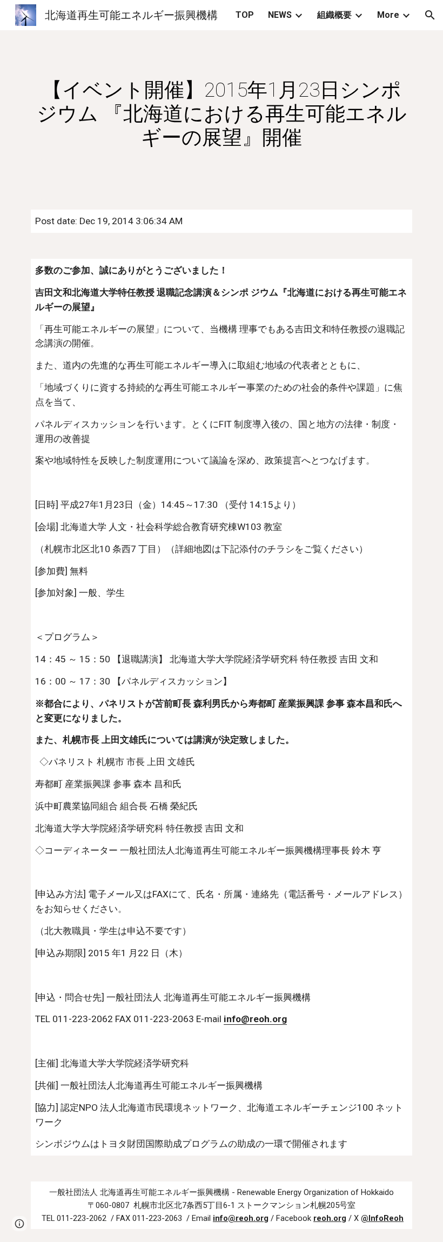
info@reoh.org (255, 1018)
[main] (221, 113)
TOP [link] (245, 15)
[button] (430, 15)
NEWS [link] (280, 15)
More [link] (388, 15)
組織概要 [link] (334, 15)
